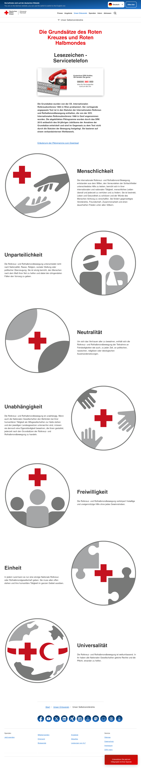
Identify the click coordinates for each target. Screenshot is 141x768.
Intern (100, 13)
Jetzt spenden (9, 737)
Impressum (108, 745)
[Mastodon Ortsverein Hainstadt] (95, 718)
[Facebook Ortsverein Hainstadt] (40, 718)
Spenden (92, 13)
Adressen (107, 13)
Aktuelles (74, 739)
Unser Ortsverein (80, 13)
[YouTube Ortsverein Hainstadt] (48, 718)
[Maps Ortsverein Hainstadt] (88, 718)
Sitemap (107, 737)
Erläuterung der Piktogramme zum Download (58, 142)
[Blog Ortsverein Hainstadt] (80, 718)
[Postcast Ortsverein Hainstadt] (119, 718)
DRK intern (108, 749)
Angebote (68, 13)
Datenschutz (109, 741)
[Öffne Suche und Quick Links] (115, 13)
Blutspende (42, 743)
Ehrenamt (41, 739)
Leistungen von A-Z (78, 743)
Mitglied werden (43, 735)
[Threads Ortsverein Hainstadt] (111, 718)
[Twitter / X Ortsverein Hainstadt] (56, 718)
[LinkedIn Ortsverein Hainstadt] (64, 718)
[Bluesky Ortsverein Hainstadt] (103, 718)
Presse (60, 13)
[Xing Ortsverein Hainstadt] (72, 718)
